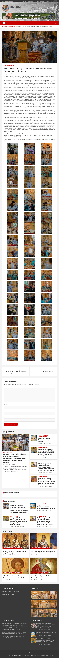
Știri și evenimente (9, 432)
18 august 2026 (41, 443)
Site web (6, 417)
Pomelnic (47, 1)
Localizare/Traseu (32, 1)
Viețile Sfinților (18, 547)
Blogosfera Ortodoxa (7, 632)
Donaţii (52, 1)
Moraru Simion (5, 628)
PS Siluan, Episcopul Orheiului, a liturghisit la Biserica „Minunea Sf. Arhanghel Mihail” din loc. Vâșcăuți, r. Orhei (16, 371)
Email (5, 410)
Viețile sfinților (8, 531)
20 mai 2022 (34, 579)
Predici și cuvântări (43, 435)
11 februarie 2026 (7, 555)
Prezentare (24, 1)
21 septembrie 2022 (8, 73)
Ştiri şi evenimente (9, 65)
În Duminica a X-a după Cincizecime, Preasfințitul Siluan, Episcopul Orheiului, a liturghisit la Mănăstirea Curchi (46, 481)
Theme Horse (33, 655)
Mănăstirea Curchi (18, 655)
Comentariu (7, 387)
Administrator (17, 73)
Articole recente (9, 501)
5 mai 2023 (5, 579)
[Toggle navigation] (4, 23)
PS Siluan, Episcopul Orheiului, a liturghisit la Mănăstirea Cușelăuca (43, 370)
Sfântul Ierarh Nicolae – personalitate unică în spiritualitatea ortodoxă (43, 552)
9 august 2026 (41, 486)
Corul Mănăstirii (40, 1)
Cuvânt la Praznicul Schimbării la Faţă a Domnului (44, 439)
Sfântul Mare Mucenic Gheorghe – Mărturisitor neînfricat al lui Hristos (14, 577)
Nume (6, 404)
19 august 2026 (6, 464)
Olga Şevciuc (5, 636)
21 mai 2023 (34, 555)
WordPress (50, 655)
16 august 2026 (41, 472)
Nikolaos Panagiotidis (7, 623)
